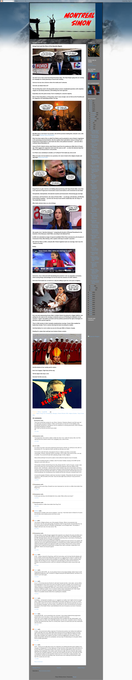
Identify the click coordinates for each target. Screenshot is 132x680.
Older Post (81, 668)
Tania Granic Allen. (43, 157)
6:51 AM (36, 624)
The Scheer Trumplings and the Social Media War (95, 209)
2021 (91, 105)
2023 (91, 100)
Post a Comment (38, 661)
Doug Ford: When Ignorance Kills (95, 166)
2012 (91, 302)
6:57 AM (36, 640)
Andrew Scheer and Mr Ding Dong (94, 253)
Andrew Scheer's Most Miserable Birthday (95, 141)
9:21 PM (36, 550)
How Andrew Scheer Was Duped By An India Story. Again (94, 203)
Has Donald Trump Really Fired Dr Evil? (94, 249)
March (92, 285)
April (92, 128)
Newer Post (36, 668)
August (92, 120)
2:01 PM (36, 431)
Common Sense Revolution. (47, 135)
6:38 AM (36, 593)
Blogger (74, 676)
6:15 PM (36, 516)
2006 (91, 314)
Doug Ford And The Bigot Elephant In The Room (95, 237)
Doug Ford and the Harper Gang (94, 181)
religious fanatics (73, 413)
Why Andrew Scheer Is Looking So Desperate (94, 186)
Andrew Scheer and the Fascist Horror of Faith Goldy (95, 258)
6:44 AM (36, 609)
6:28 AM (36, 576)
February (93, 287)
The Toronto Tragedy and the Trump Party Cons (95, 151)
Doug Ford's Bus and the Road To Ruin (95, 192)
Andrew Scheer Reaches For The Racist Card (95, 156)
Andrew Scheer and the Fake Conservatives (95, 226)
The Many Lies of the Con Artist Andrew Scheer (95, 132)
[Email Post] (50, 411)
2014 (91, 298)
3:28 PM (36, 479)
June (92, 124)
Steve (35, 520)
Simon (35, 554)
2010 (91, 306)
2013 (91, 300)
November (93, 114)
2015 (91, 296)
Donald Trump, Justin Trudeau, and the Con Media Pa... (95, 271)
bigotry (38, 413)
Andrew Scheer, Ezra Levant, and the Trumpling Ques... (94, 243)
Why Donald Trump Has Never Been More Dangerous (94, 216)
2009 (91, 308)
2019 (91, 109)
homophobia (49, 413)
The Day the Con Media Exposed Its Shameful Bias (95, 170)
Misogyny (55, 413)
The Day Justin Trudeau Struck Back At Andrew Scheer (95, 161)
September (93, 118)
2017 (91, 292)
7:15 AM (36, 658)
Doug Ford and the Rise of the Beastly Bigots (95, 136)
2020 (91, 107)
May (92, 126)
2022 (91, 103)
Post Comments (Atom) (44, 670)
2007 (91, 312)
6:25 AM (36, 565)
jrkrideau (36, 510)
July (92, 122)
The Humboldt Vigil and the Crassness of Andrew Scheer (95, 231)
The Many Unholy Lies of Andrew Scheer (95, 282)
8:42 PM (36, 528)
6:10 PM (36, 506)
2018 (91, 111)
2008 (91, 310)
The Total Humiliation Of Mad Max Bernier (94, 176)
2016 (91, 294)
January (93, 289)
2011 (91, 304)
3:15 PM (36, 441)
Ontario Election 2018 (63, 413)
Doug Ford (42, 413)
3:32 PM (36, 489)
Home (59, 668)
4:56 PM (36, 498)
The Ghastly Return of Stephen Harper (95, 221)
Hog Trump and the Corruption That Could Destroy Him (95, 277)
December (93, 112)
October (93, 116)
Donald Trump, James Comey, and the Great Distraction (95, 196)
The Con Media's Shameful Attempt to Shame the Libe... (95, 265)
